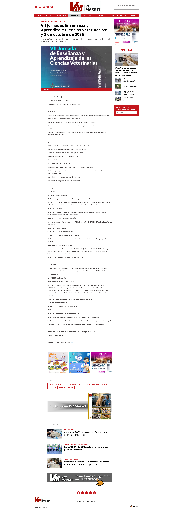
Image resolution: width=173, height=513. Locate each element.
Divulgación (102, 15)
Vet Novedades (61, 15)
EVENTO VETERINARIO (76, 384)
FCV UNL (65, 384)
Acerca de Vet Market (83, 501)
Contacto (134, 15)
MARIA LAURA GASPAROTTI (66, 387)
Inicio (39, 15)
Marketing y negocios (119, 15)
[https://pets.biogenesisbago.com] (126, 31)
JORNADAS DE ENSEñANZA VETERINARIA (96, 384)
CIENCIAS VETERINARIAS (54, 384)
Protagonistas (88, 15)
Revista (48, 15)
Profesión (74, 15)
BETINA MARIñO (52, 387)
